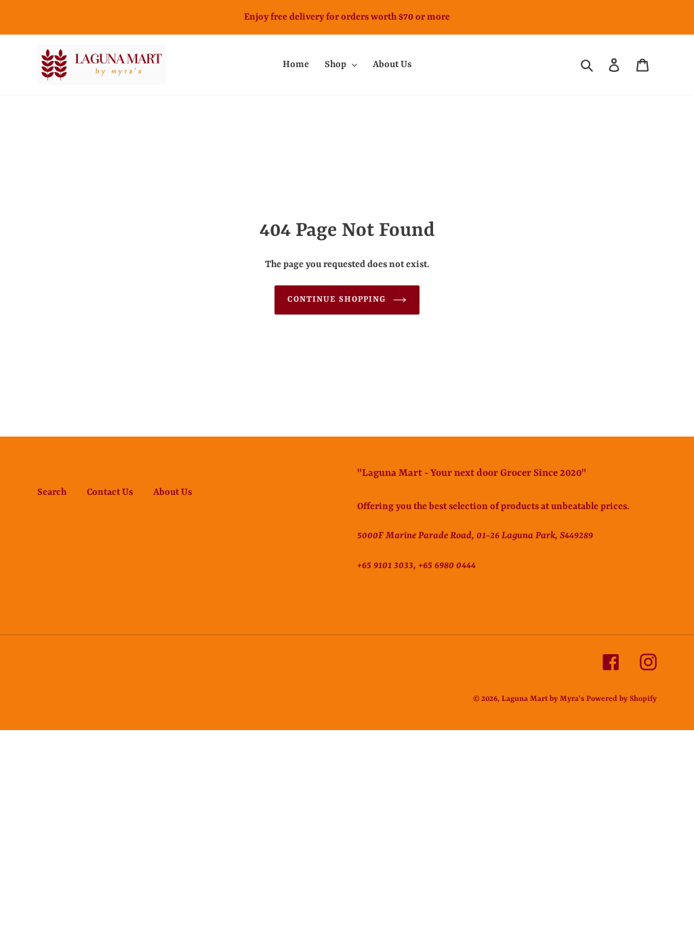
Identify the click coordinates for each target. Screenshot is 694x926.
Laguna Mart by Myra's (543, 699)
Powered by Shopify (621, 699)
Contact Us (110, 492)
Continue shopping (336, 299)
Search (51, 492)
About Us (172, 492)
